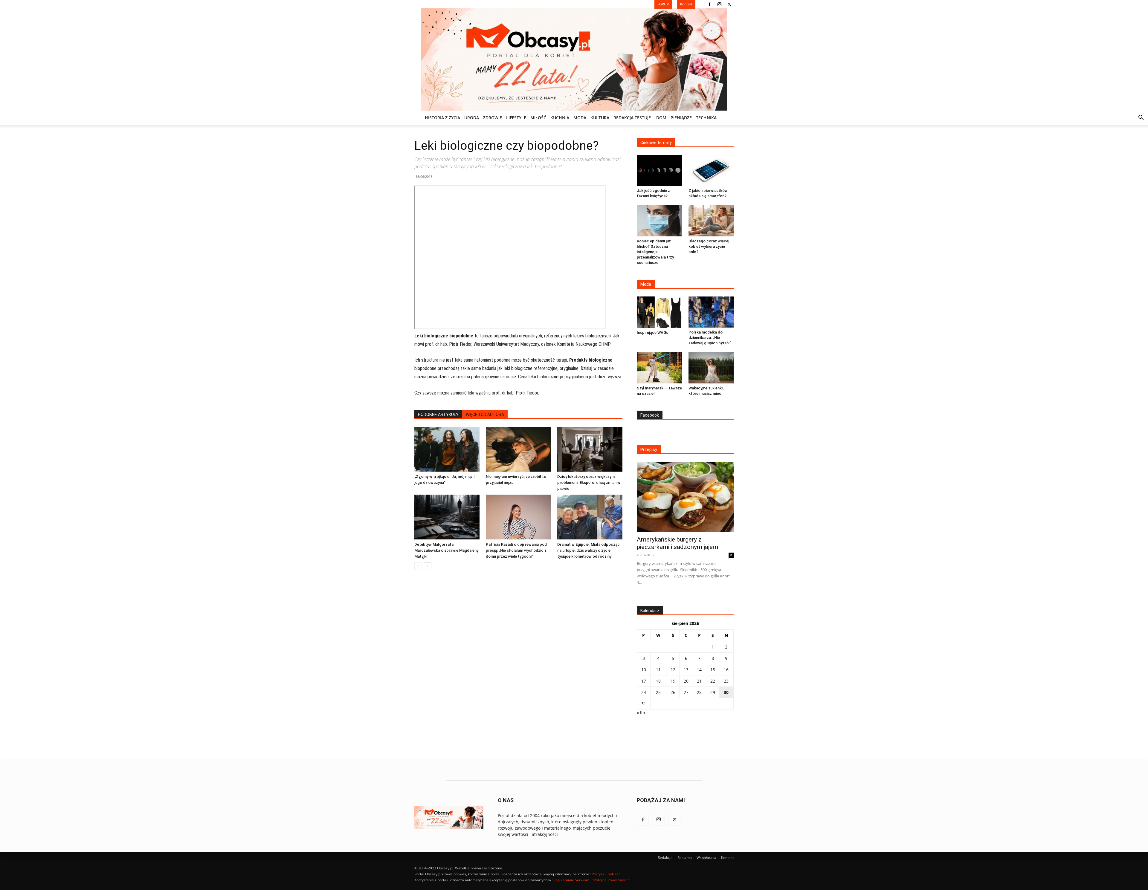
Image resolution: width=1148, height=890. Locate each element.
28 (699, 692)
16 (726, 669)
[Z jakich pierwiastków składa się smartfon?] (711, 170)
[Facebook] (709, 4)
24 (643, 692)
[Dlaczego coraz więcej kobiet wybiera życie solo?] (711, 220)
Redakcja (665, 857)
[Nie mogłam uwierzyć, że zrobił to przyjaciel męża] (518, 449)
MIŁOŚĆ (538, 117)
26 (673, 692)
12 (673, 669)
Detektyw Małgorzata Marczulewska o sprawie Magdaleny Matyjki (446, 550)
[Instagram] (719, 4)
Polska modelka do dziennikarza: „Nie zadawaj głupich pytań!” (710, 337)
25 (658, 692)
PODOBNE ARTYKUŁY (438, 414)
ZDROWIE (492, 117)
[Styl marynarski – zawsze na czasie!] (659, 367)
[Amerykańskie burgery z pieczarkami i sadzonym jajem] (685, 497)
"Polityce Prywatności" (610, 880)
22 (712, 681)
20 (686, 681)
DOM (661, 117)
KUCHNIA (559, 117)
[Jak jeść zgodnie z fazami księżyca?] (659, 170)
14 (699, 669)
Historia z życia (442, 117)
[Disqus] (518, 665)
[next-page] (427, 566)
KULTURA (599, 117)
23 (726, 681)
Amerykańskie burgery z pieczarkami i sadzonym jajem (677, 543)
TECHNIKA (706, 117)
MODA (579, 117)
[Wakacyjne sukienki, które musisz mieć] (711, 367)
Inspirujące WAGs (652, 332)
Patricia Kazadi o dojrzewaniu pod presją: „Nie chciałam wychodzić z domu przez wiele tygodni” (516, 550)
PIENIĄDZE (681, 117)
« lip (641, 712)
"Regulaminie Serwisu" (571, 880)
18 (658, 681)
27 (686, 692)
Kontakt (727, 857)
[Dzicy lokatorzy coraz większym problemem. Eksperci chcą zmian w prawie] (589, 449)
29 (712, 692)
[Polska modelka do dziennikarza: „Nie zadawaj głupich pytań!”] (711, 311)
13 (686, 669)
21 (699, 681)
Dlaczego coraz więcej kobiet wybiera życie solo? (709, 246)
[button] (1141, 118)
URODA (471, 117)
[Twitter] (729, 4)
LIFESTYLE (516, 117)
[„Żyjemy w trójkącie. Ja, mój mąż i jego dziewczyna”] (447, 449)
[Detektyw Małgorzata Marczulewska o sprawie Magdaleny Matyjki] (447, 517)
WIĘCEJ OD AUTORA (485, 414)
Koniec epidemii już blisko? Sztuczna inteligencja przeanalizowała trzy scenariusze (655, 252)
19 (673, 681)
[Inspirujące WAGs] (659, 312)
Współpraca (706, 857)
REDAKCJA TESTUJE (632, 117)
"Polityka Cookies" (605, 874)
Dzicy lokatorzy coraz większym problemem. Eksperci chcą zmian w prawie (588, 482)
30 (726, 692)
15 (712, 669)
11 (658, 669)
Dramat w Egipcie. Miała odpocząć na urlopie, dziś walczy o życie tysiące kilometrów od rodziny (588, 550)
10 (643, 669)
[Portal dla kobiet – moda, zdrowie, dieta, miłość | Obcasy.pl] (574, 59)
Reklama (684, 857)
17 (643, 681)
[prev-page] (418, 566)
